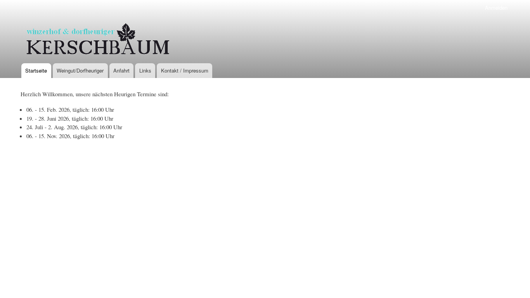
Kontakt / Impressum (184, 70)
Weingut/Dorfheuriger (80, 70)
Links (145, 70)
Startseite (36, 70)
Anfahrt (121, 70)
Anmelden (496, 7)
